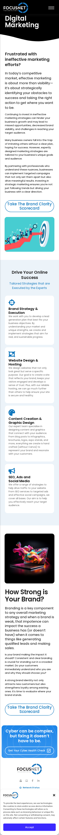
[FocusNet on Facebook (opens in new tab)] (32, 780)
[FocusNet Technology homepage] (29, 769)
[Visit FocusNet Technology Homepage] (16, 8)
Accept (29, 827)
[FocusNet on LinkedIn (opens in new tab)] (38, 780)
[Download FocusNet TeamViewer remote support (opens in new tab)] (26, 780)
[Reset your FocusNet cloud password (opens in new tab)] (21, 780)
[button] (54, 795)
